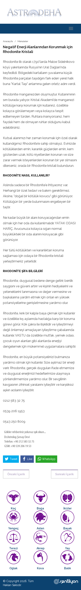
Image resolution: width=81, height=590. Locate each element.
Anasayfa (8, 41)
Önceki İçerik (16, 474)
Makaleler (22, 41)
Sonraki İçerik (64, 474)
